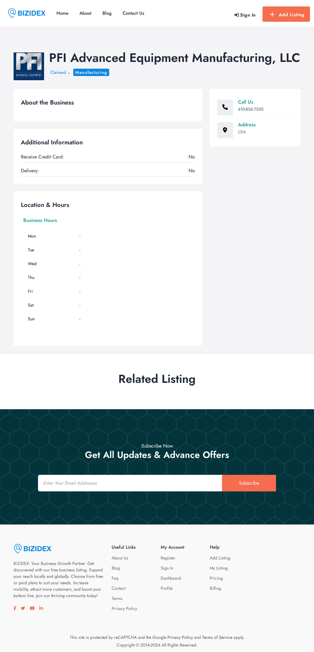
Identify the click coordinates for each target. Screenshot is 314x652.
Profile (167, 588)
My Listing (219, 568)
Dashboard (171, 578)
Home (62, 13)
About (85, 13)
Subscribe (249, 482)
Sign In (167, 568)
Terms (117, 598)
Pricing (216, 578)
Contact (118, 588)
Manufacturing (91, 72)
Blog (107, 13)
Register (168, 558)
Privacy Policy (124, 608)
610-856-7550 (250, 109)
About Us (120, 558)
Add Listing (291, 14)
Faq (115, 578)
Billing (215, 588)
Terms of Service (217, 637)
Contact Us (133, 13)
